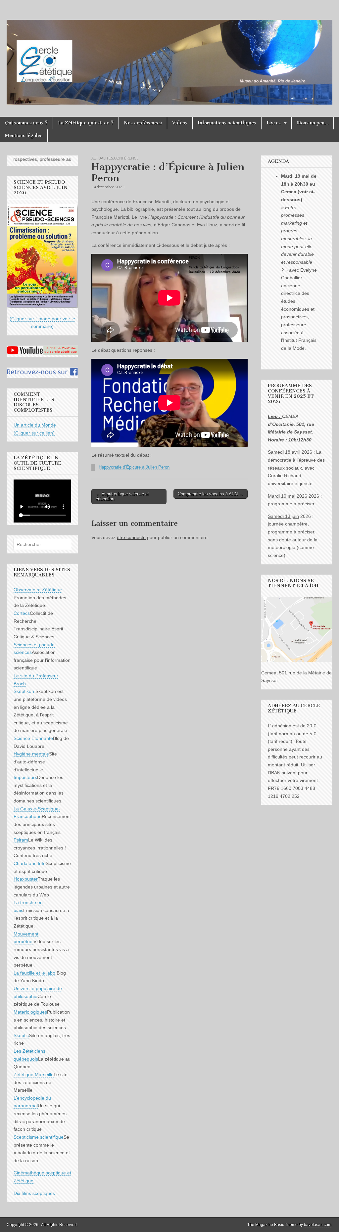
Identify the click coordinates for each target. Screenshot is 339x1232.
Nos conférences (143, 123)
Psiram (21, 840)
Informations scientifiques (227, 123)
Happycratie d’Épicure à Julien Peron (134, 467)
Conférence (126, 158)
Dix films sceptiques (34, 1193)
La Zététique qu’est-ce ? (86, 123)
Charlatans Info (30, 863)
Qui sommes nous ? (26, 123)
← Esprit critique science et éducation (122, 496)
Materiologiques (30, 1012)
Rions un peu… (312, 123)
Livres (273, 123)
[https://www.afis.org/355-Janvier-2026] (42, 306)
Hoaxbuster (26, 879)
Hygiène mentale (31, 753)
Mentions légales (23, 135)
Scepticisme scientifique (39, 1137)
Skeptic (21, 1035)
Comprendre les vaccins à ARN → (210, 493)
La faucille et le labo (34, 973)
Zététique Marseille (34, 1074)
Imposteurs (25, 777)
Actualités (102, 158)
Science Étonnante (33, 738)
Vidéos (179, 123)
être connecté (131, 537)
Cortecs (22, 613)
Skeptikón (24, 691)
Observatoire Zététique (38, 589)
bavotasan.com (317, 1224)
